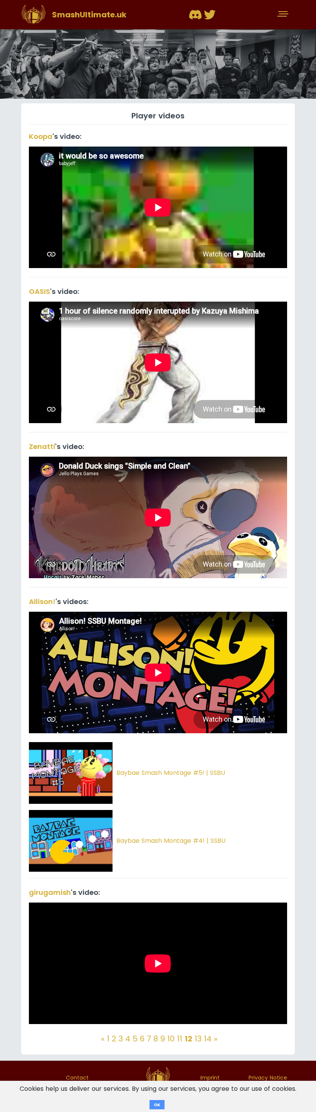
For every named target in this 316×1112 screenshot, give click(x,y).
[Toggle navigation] (283, 15)
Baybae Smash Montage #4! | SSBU (170, 840)
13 (198, 1038)
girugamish (50, 892)
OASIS (39, 291)
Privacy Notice (268, 1078)
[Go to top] (158, 1077)
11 (179, 1038)
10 (171, 1038)
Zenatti (42, 446)
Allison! (42, 601)
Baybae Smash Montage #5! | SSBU (170, 772)
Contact (77, 1078)
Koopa (40, 136)
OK (157, 1105)
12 (188, 1038)
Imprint (210, 1078)
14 (208, 1038)
